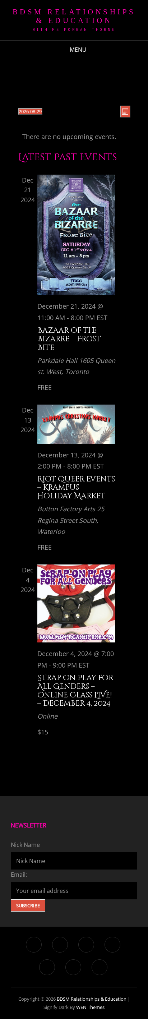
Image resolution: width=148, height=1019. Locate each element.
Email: (19, 875)
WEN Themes (90, 1007)
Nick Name (25, 845)
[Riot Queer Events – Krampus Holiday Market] (76, 424)
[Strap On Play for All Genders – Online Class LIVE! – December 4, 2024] (76, 603)
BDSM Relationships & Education (74, 16)
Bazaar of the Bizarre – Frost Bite (69, 339)
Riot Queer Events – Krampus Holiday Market (76, 488)
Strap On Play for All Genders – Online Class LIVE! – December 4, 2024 (75, 691)
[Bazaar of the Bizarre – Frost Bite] (76, 235)
